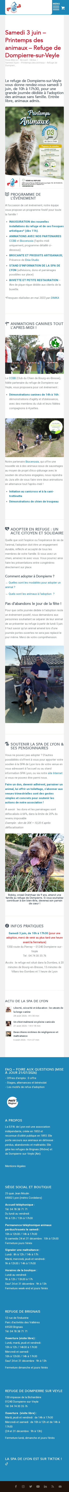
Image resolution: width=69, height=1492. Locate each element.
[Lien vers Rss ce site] (52, 1486)
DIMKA (55, 297)
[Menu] (54, 7)
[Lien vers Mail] (60, 1486)
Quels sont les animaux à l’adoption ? (31, 594)
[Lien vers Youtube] (38, 1486)
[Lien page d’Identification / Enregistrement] (45, 7)
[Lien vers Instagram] (23, 1486)
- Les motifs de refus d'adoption (25, 1087)
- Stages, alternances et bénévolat (26, 1082)
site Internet (55, 773)
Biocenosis (26, 240)
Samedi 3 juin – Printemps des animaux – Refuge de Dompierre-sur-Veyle (33, 44)
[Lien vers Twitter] (30, 1486)
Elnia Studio (32, 260)
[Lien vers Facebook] (16, 1486)
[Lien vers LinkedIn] (45, 1486)
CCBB (12, 240)
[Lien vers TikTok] (6, 1464)
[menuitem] (45, 7)
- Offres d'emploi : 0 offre (20, 1078)
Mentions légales (15, 1166)
